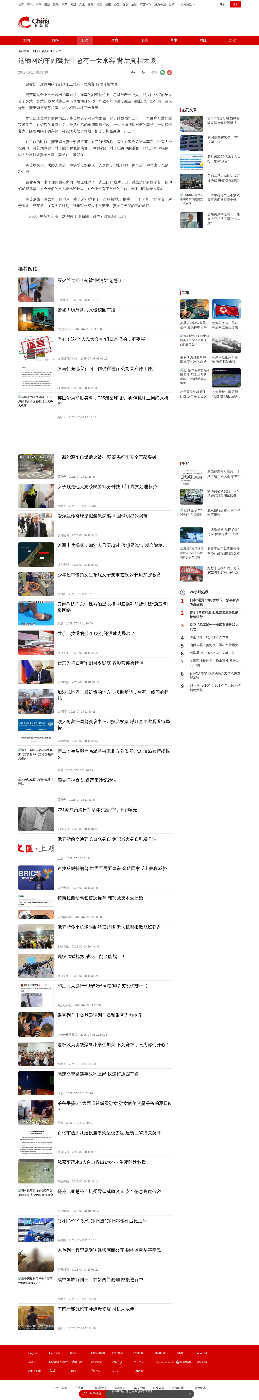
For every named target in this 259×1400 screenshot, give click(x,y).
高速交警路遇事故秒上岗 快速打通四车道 (98, 1074)
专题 (144, 40)
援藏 (90, 4)
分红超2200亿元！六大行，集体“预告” (224, 159)
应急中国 (160, 4)
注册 (222, 4)
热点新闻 (47, 51)
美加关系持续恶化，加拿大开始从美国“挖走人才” (224, 219)
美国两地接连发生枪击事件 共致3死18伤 (214, 663)
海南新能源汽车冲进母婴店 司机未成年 (95, 1308)
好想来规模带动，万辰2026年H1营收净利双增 (223, 570)
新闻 (35, 51)
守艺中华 (145, 4)
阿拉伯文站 (207, 1354)
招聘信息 (119, 1387)
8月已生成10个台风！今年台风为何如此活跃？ (215, 688)
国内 (26, 40)
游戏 (73, 4)
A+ (133, 72)
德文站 (59, 1354)
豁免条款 (158, 1387)
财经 (47, 4)
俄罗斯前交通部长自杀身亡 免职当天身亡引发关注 (107, 839)
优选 (125, 4)
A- (143, 72)
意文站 (80, 1354)
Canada (139, 1370)
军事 (38, 4)
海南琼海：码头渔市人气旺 (209, 637)
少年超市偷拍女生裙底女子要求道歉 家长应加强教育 (109, 574)
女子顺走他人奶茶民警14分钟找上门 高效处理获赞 (107, 486)
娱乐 (56, 4)
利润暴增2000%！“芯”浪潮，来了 (223, 140)
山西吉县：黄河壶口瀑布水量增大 (214, 645)
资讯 (30, 4)
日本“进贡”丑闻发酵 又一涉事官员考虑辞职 (214, 602)
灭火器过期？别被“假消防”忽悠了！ (92, 280)
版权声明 (139, 1387)
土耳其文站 (101, 1371)
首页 (21, 4)
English (33, 1353)
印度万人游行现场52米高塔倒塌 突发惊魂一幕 (102, 985)
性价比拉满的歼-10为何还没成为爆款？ (96, 633)
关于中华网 (60, 1387)
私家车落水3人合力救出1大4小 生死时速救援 (101, 1162)
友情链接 (178, 1387)
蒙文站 (207, 1363)
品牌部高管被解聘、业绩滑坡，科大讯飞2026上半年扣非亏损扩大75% (224, 474)
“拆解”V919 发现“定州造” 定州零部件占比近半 (102, 1220)
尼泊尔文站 (38, 1371)
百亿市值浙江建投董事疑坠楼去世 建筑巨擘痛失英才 (109, 1132)
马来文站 (59, 1363)
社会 (85, 40)
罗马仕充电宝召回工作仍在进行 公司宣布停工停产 (107, 368)
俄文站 (144, 1354)
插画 (99, 4)
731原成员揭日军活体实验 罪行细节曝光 (97, 809)
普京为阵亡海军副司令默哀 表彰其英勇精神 (100, 662)
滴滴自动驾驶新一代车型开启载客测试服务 (223, 493)
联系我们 (100, 1387)
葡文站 (101, 1354)
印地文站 (59, 1371)
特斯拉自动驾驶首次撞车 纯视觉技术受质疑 (100, 897)
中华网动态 (199, 1387)
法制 (134, 4)
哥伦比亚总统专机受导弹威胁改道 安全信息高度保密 (109, 1191)
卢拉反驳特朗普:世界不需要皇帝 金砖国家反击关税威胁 (112, 868)
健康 (108, 4)
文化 (82, 4)
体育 (114, 40)
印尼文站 (165, 1363)
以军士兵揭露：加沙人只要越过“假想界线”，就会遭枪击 (112, 545)
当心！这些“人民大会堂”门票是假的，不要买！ (103, 339)
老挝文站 (101, 1363)
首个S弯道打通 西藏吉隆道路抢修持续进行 (223, 120)
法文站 (123, 1354)
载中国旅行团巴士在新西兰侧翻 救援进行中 (100, 1279)
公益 (117, 4)
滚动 (232, 40)
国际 (55, 40)
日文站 (186, 1354)
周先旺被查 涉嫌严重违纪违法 (87, 780)
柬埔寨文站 (123, 1363)
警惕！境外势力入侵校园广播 (86, 309)
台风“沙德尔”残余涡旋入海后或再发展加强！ (215, 675)
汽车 (64, 4)
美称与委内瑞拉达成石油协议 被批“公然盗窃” (223, 178)
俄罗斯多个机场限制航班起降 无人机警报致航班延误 (109, 927)
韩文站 (38, 1363)
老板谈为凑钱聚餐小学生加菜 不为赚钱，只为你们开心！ (113, 1044)
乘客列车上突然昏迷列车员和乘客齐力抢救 (99, 1015)
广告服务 (81, 1387)
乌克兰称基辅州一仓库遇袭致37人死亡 (214, 627)
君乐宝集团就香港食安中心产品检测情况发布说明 (223, 551)
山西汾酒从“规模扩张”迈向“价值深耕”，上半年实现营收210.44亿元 (223, 532)
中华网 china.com (35, 22)
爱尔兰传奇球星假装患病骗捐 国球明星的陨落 (102, 516)
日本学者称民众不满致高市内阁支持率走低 (223, 197)
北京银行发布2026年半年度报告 (224, 512)
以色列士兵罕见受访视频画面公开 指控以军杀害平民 (109, 1250)
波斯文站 (123, 1371)
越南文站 (80, 1363)
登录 (235, 4)
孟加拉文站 (80, 1371)
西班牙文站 (165, 1354)
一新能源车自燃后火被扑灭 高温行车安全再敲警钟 (107, 457)
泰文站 (144, 1363)
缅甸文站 (186, 1363)
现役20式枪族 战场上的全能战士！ (91, 956)
